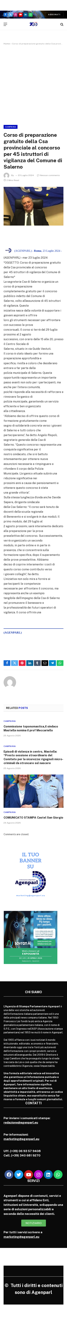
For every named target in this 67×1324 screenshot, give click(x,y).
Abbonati (54, 14)
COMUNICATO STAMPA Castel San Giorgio (33, 817)
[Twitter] (18, 1174)
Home (7, 43)
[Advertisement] (33, 84)
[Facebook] (8, 1174)
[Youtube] (28, 1174)
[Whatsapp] (58, 1174)
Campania (10, 127)
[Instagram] (38, 1174)
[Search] (61, 24)
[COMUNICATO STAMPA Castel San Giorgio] (33, 791)
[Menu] (5, 24)
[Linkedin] (48, 1174)
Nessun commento (50, 175)
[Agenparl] (33, 24)
